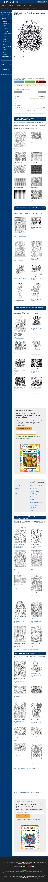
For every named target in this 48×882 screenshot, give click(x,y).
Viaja (16, 491)
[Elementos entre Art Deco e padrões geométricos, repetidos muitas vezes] (20, 185)
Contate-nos (35, 862)
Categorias (10, 5)
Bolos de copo (33, 486)
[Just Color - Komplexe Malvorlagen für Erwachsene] (26, 866)
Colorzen (32, 490)
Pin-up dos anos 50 (34, 501)
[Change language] (46, 1)
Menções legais (40, 862)
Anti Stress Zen (41, 96)
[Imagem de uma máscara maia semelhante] (36, 160)
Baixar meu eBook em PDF (24, 428)
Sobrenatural (42, 98)
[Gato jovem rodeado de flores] (20, 717)
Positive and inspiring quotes (36, 502)
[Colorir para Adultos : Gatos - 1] (36, 671)
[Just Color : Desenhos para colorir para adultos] (10, 1)
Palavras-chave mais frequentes (26, 862)
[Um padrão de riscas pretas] (36, 173)
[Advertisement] (30, 67)
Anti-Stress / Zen (29, 12)
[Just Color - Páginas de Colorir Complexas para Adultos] (28, 866)
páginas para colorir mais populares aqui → (30, 768)
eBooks (34, 8)
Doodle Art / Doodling (34, 491)
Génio (34, 98)
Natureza (17, 490)
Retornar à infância (34, 505)
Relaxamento (22, 12)
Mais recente (18, 5)
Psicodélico (32, 504)
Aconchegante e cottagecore (36, 485)
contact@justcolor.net (24, 877)
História (16, 494)
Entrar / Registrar (41, 1)
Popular (24, 5)
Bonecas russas (33, 488)
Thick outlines (33, 507)
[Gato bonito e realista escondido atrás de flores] (20, 676)
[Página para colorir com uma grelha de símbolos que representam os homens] (20, 198)
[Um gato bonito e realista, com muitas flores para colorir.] (20, 751)
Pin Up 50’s (5, 39)
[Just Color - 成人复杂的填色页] (31, 866)
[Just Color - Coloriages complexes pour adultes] (19, 866)
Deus (31, 98)
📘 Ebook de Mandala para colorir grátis (6, 75)
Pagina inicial (3, 5)
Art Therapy (17, 485)
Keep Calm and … (34, 496)
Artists (30, 5)
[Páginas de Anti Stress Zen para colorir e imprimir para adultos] (15, 792)
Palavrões (32, 499)
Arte (16, 493)
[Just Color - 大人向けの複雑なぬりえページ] (33, 866)
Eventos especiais (19, 487)
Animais (17, 488)
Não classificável (33, 497)
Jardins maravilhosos (34, 494)
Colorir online (22, 8)
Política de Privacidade (26, 863)
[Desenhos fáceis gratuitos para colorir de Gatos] (36, 717)
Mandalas (17, 483)
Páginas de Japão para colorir (19, 301)
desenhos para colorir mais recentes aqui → (30, 649)
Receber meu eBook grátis (23, 816)
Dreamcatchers (33, 493)
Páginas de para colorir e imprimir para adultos (29, 792)
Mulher (38, 98)
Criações (29, 8)
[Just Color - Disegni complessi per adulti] (21, 866)
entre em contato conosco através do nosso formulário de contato (25, 876)
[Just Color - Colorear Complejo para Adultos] (24, 866)
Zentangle (32, 510)
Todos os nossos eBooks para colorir (26, 433)
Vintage (31, 508)
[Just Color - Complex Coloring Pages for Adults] (16, 866)
